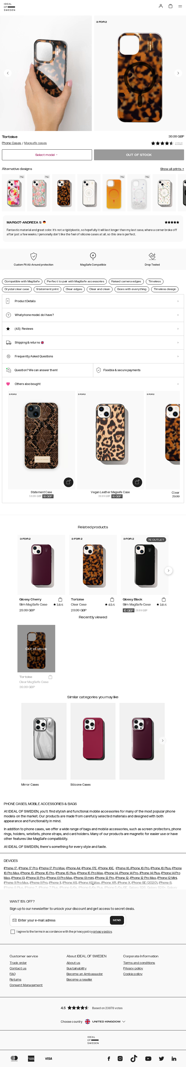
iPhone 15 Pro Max (90, 873)
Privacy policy (133, 968)
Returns (15, 979)
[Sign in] (161, 6)
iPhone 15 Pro (44, 873)
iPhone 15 (27, 873)
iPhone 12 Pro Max (143, 878)
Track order (18, 963)
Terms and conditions (139, 963)
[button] (93, 1007)
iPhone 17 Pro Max (52, 868)
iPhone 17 (10, 868)
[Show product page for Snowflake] (139, 193)
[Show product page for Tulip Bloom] (38, 193)
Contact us (18, 968)
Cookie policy (132, 974)
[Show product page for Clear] (89, 193)
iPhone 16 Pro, (140, 868)
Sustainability (76, 968)
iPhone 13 (18, 878)
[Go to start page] (9, 7)
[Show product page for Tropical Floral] (13, 193)
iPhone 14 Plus (149, 873)
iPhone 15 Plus (66, 873)
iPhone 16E (106, 868)
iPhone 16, (123, 868)
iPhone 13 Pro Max (59, 878)
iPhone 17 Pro (28, 868)
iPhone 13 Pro (35, 878)
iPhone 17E (89, 868)
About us (73, 963)
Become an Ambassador (85, 974)
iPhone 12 (122, 878)
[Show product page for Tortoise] (63, 193)
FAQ (13, 974)
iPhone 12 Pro (104, 878)
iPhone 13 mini (83, 878)
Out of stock (139, 155)
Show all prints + (172, 169)
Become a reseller (79, 979)
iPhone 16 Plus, (161, 868)
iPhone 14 (111, 873)
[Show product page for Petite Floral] (164, 193)
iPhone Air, (73, 868)
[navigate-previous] (168, 571)
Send (117, 920)
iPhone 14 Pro (128, 873)
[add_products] (68, 482)
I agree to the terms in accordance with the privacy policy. (64, 931)
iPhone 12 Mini (167, 878)
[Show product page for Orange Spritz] (114, 193)
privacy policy (102, 931)
